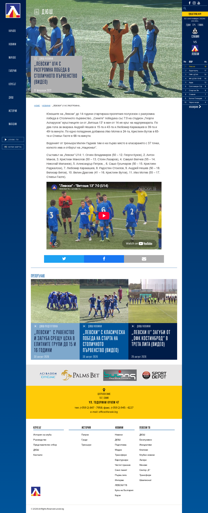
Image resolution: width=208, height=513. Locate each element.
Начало (12, 31)
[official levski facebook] (189, 2)
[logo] (13, 10)
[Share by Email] (144, 259)
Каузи (118, 495)
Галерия (13, 70)
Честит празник (122, 465)
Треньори (86, 444)
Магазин (13, 124)
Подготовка (120, 444)
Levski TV (13, 139)
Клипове (143, 449)
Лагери (143, 460)
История (13, 111)
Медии (118, 449)
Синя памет (121, 470)
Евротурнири (121, 460)
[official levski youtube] (198, 2)
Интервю (119, 480)
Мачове (12, 57)
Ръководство (39, 439)
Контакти (37, 454)
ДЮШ (11, 97)
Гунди (84, 439)
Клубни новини (147, 454)
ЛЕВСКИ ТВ (121, 485)
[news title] (55, 301)
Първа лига (121, 475)
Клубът (12, 84)
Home (37, 105)
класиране (194, 107)
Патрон (85, 434)
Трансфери (121, 454)
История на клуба (42, 434)
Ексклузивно (145, 439)
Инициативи (145, 444)
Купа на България (124, 490)
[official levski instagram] (194, 3)
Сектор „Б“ (144, 470)
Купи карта (15, 147)
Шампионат (145, 480)
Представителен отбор (45, 444)
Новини (12, 44)
